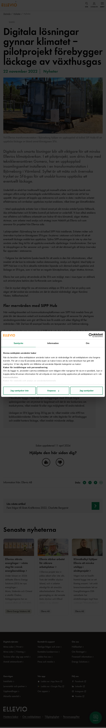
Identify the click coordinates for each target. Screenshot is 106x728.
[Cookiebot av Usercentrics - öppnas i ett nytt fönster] (91, 335)
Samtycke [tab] (18, 343)
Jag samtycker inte (19, 390)
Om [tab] (87, 343)
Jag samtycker (87, 390)
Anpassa (51, 390)
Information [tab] (53, 343)
